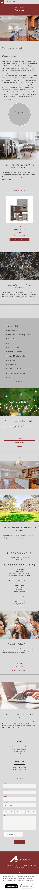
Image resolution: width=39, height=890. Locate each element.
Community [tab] (19, 443)
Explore (20, 112)
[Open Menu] (0, 1)
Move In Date (6, 809)
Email (4, 789)
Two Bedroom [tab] (19, 190)
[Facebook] (19, 872)
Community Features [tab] (19, 313)
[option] (19, 220)
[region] (19, 882)
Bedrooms (5, 802)
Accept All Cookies (11, 886)
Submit (19, 842)
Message (5, 815)
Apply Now (19, 239)
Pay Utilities (19, 667)
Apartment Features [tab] (19, 309)
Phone (5, 796)
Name (4, 783)
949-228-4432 (10, 2)
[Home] (19, 9)
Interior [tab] (19, 439)
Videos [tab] (19, 447)
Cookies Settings (27, 886)
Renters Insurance (19, 670)
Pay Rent (19, 663)
